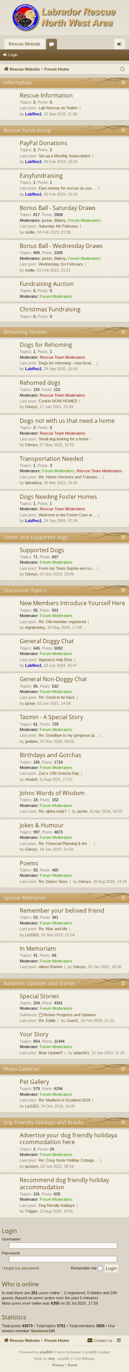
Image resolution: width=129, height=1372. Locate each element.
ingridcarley (35, 627)
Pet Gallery (34, 1082)
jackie (47, 220)
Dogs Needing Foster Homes (58, 497)
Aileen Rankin (50, 967)
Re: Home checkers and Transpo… (70, 477)
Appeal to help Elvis (55, 660)
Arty (51, 1359)
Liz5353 (32, 935)
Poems (29, 863)
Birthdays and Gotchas (50, 755)
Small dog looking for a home (64, 439)
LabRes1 (33, 114)
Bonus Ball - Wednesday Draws (61, 246)
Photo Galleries (22, 1069)
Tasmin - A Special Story (51, 717)
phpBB (45, 1352)
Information (18, 82)
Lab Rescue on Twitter (58, 108)
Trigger (31, 1211)
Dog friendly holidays (57, 1205)
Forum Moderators (84, 220)
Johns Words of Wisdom (52, 793)
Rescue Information (46, 95)
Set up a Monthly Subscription (64, 156)
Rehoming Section (25, 332)
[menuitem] (100, 1340)
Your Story (34, 1034)
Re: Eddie (47, 1020)
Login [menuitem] (121, 45)
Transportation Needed (51, 459)
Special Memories (25, 897)
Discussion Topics (25, 590)
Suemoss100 (43, 1331)
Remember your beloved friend (62, 910)
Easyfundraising (41, 176)
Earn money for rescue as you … (68, 188)
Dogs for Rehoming (46, 345)
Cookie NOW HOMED (58, 401)
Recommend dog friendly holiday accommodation (64, 1183)
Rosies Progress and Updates (69, 1015)
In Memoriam (38, 948)
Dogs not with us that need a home (67, 421)
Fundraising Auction (47, 284)
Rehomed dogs (40, 383)
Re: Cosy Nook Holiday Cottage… (68, 1160)
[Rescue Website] (64, 17)
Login (13, 55)
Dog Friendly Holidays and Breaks (44, 1122)
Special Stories (39, 996)
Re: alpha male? (53, 811)
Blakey (60, 220)
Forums (53, 45)
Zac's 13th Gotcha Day (59, 773)
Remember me (84, 1268)
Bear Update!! (51, 1053)
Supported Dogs (42, 550)
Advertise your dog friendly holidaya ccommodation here (68, 1138)
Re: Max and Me (53, 929)
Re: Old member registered (62, 622)
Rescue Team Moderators (62, 357)
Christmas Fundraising (50, 309)
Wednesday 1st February (61, 264)
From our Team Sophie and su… (67, 568)
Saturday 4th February (58, 226)
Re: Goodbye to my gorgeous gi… (68, 735)
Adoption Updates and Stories (40, 983)
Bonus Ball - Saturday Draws (58, 208)
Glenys (31, 407)
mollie (30, 232)
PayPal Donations (43, 143)
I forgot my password (20, 1268)
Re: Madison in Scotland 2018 (64, 1100)
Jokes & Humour (42, 825)
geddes (31, 741)
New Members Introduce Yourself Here (72, 603)
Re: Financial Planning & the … (65, 843)
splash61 (81, 1053)
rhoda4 (31, 779)
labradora (33, 483)
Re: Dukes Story (53, 881)
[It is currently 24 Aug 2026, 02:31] (122, 69)
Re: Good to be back (57, 697)
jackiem (31, 1166)
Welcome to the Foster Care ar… (67, 515)
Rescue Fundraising (27, 130)
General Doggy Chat (47, 641)
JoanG (72, 1020)
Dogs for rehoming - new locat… (67, 363)
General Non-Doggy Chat (53, 679)
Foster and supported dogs (36, 537)
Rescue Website (24, 44)
